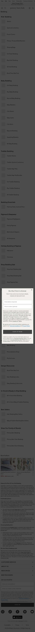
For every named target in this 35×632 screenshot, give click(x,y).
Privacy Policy (26, 326)
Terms (20, 321)
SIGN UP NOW (17, 332)
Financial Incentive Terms (20, 338)
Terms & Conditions (15, 326)
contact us (15, 321)
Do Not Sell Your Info (16, 340)
